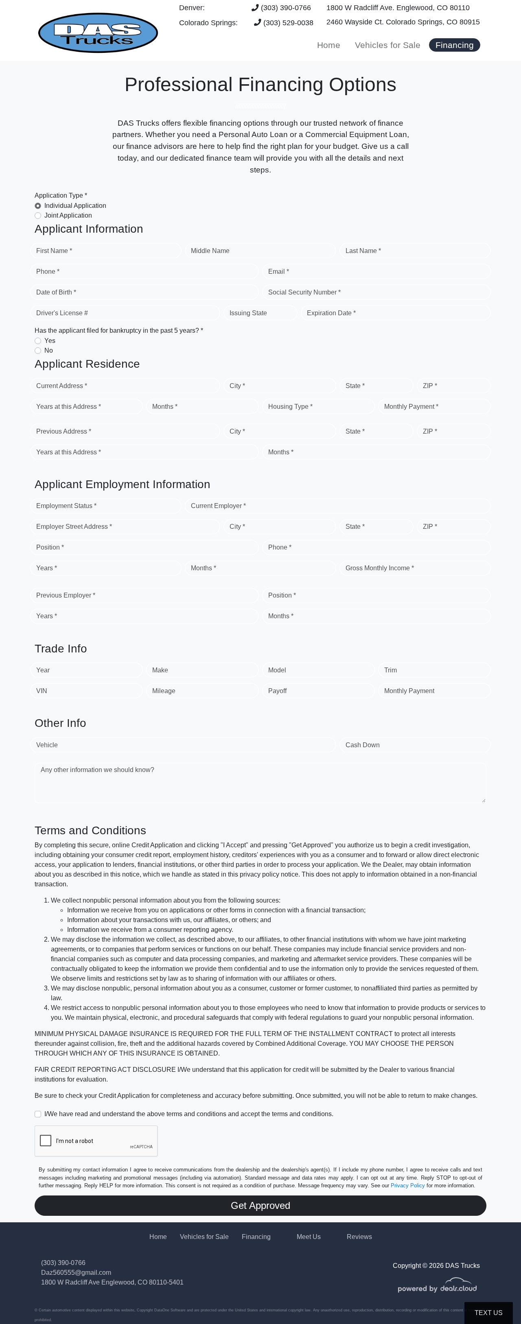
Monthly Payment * (411, 406)
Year (43, 670)
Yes (49, 340)
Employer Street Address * (74, 526)
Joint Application (68, 215)
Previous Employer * (65, 595)
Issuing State (248, 313)
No (48, 350)
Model (277, 670)
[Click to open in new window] (437, 1290)
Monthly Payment (409, 690)
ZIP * (430, 385)
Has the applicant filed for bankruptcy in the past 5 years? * (119, 330)
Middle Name (210, 250)
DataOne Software (170, 1310)
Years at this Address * (68, 406)
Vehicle (47, 745)
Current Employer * (218, 505)
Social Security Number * (304, 292)
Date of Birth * (56, 292)
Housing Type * (290, 406)
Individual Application (75, 205)
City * (237, 385)
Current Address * (61, 385)
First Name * (54, 250)
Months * (164, 406)
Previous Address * (63, 431)
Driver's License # (62, 313)
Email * (278, 271)
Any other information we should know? (97, 769)
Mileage (163, 690)
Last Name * (363, 250)
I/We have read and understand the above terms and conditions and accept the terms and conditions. (188, 1113)
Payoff (277, 690)
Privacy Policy (408, 1185)
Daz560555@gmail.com (76, 1272)
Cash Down (363, 745)
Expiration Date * (331, 313)
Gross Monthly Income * (380, 568)
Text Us (489, 1312)
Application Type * (61, 195)
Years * (46, 568)
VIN (41, 690)
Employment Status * (66, 505)
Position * (50, 547)
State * (355, 385)
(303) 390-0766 (285, 8)
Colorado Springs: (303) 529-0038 (246, 23)
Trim (390, 670)
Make (160, 670)
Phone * (47, 271)
